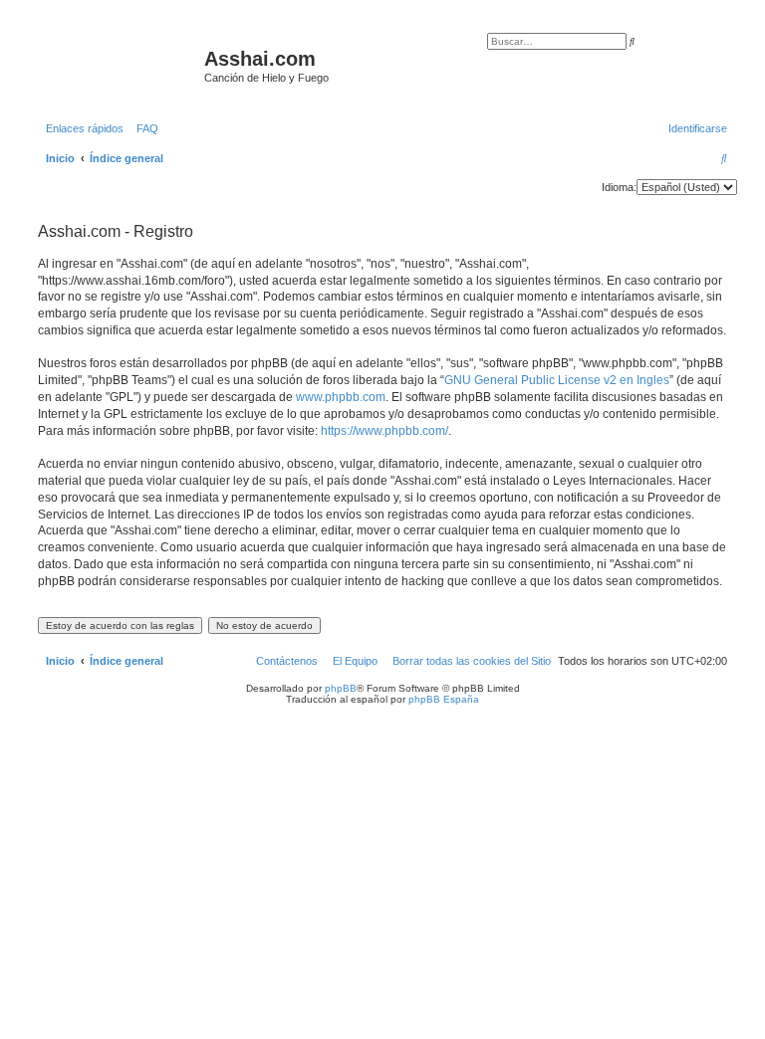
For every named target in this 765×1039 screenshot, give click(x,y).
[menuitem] (143, 128)
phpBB (341, 688)
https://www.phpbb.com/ (384, 431)
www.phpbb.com (340, 397)
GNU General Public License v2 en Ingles (556, 380)
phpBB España (443, 699)
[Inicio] (118, 65)
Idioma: (619, 187)
